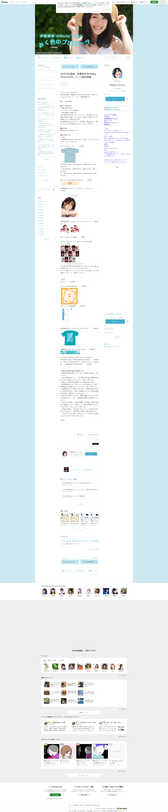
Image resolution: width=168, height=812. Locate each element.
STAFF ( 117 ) (41, 173)
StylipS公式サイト (109, 332)
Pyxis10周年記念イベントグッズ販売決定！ (46, 120)
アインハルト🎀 (64, 543)
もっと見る (80, 504)
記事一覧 (57, 57)
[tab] (45, 660)
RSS (107, 344)
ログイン (163, 2)
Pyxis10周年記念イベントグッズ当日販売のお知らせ (46, 103)
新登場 (49, 660)
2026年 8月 (46, 67)
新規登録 (154, 2)
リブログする (94, 434)
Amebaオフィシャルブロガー (118, 85)
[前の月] (42, 67)
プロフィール (113, 91)
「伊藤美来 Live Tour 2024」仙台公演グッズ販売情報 (46, 130)
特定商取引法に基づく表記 (114, 810)
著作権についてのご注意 (113, 346)
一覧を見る (117, 337)
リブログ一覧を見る (93, 549)
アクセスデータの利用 (100, 810)
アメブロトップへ (84, 775)
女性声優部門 (117, 88)
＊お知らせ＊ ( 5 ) (43, 175)
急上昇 (54, 660)
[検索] (128, 58)
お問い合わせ (82, 810)
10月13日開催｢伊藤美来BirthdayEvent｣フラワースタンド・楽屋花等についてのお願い (90, 66)
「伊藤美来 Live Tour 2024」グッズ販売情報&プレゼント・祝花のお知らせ (46, 125)
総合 (45, 660)
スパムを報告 (73, 810)
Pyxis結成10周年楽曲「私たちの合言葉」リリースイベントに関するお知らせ (46, 108)
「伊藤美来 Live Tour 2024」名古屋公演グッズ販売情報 (46, 135)
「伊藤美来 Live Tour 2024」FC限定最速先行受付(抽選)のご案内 (46, 153)
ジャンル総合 (61, 660)
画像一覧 (69, 57)
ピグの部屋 (122, 91)
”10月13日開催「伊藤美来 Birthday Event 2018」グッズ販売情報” (80, 541)
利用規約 (90, 810)
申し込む (112, 795)
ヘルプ (125, 810)
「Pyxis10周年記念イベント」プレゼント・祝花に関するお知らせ (46, 114)
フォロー (91, 454)
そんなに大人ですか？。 (70, 66)
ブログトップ (44, 57)
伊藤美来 (117, 81)
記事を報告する (95, 446)
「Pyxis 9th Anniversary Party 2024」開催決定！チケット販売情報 (46, 146)
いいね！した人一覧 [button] (94, 439)
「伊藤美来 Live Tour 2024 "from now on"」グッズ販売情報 (46, 140)
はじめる (55, 795)
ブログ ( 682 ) (42, 170)
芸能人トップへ (84, 712)
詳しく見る (84, 795)
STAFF (66, 85)
